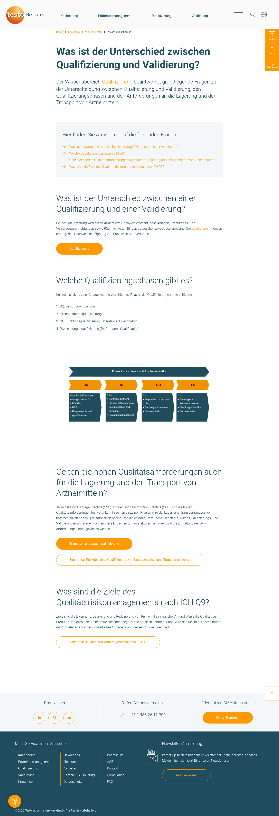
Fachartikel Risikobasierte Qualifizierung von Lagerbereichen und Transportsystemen (130, 560)
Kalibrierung (69, 16)
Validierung (200, 16)
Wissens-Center (93, 32)
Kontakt (272, 39)
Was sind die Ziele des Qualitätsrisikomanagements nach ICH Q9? (116, 167)
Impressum (115, 755)
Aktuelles (70, 768)
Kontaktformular (228, 717)
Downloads (72, 755)
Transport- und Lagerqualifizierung (94, 543)
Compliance (115, 775)
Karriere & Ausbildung (79, 775)
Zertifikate (272, 67)
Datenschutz (73, 782)
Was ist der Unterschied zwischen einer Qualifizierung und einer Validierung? (124, 147)
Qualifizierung (162, 16)
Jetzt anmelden (186, 775)
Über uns (70, 762)
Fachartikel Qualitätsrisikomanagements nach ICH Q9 (108, 642)
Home (59, 32)
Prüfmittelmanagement (115, 16)
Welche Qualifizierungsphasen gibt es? (97, 153)
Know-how (74, 32)
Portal (272, 53)
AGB (110, 762)
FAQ (110, 782)
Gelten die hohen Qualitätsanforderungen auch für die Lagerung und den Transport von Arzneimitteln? (142, 160)
